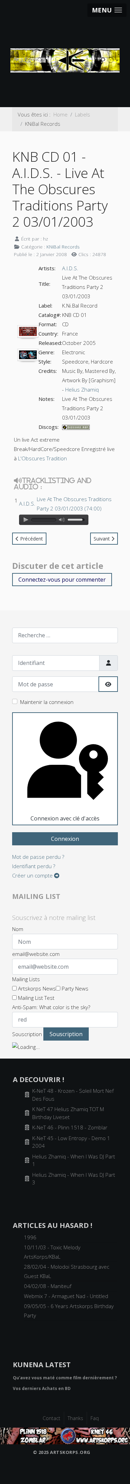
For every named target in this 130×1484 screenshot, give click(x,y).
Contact (51, 1418)
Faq (94, 1418)
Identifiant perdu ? (33, 866)
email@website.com (36, 953)
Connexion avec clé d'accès (65, 818)
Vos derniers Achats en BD (42, 1388)
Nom (17, 929)
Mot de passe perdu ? (38, 856)
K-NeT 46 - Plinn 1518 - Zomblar (69, 1127)
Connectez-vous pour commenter (62, 579)
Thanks (75, 1418)
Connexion (65, 839)
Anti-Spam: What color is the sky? (51, 1007)
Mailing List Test (35, 997)
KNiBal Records (63, 246)
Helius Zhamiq (82, 389)
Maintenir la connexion (46, 701)
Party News (74, 988)
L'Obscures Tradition (42, 458)
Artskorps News (36, 988)
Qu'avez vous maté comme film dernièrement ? (65, 1378)
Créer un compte (33, 875)
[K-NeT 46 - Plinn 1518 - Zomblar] (65, 1435)
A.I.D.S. (70, 268)
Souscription (27, 1034)
